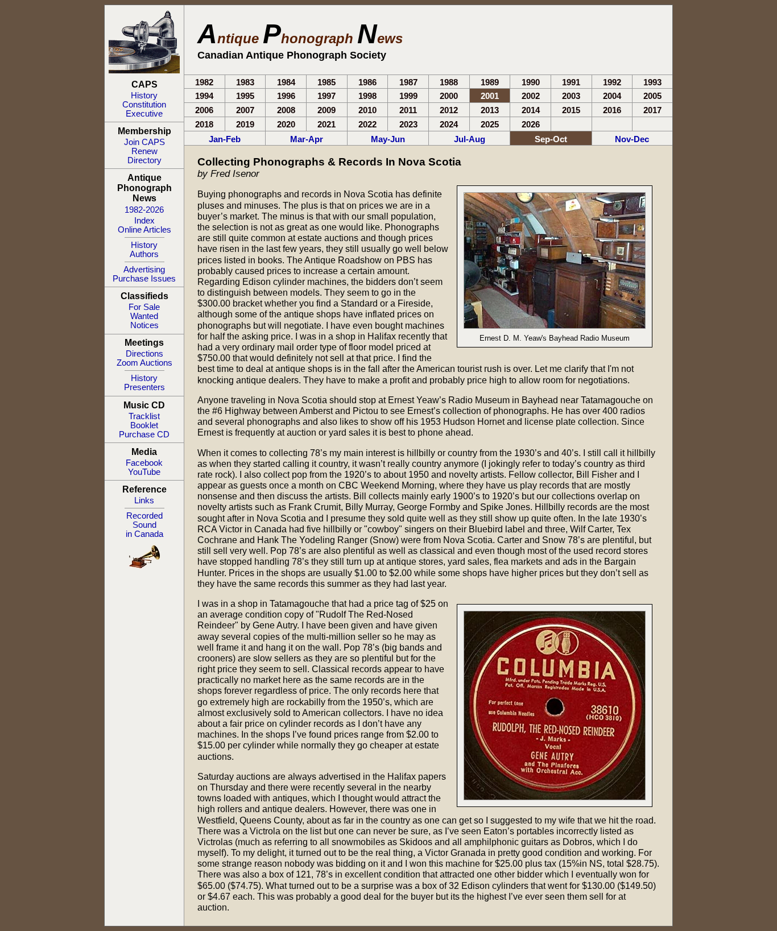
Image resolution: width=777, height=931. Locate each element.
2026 (531, 124)
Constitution (144, 104)
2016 (612, 110)
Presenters (144, 387)
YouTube (144, 472)
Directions (144, 353)
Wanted (144, 316)
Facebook (144, 462)
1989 (490, 82)
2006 (204, 110)
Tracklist (144, 416)
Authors (144, 254)
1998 (367, 96)
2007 (245, 110)
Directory (144, 160)
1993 (652, 82)
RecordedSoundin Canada (144, 525)
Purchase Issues (144, 278)
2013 (490, 110)
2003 (571, 96)
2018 (204, 124)
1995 (245, 96)
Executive (144, 113)
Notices (144, 325)
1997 (326, 96)
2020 (286, 124)
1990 (531, 82)
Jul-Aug (469, 139)
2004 (612, 96)
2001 (490, 96)
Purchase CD (144, 434)
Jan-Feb (225, 139)
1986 (367, 82)
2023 (408, 124)
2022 (367, 124)
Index (144, 220)
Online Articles (144, 229)
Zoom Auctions (144, 362)
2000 (449, 96)
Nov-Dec (632, 139)
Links (144, 500)
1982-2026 (144, 209)
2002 (531, 96)
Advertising (144, 269)
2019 (245, 124)
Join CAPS (144, 142)
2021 (326, 124)
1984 (286, 82)
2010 (367, 110)
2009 (326, 110)
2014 (531, 110)
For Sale (144, 307)
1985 (326, 82)
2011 (408, 110)
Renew (144, 151)
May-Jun (388, 139)
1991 (571, 82)
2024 (449, 124)
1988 (449, 82)
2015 (571, 110)
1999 (408, 96)
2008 (286, 110)
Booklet (144, 425)
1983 (245, 82)
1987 (408, 82)
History (144, 95)
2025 (490, 124)
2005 (652, 96)
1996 (286, 96)
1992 (612, 82)
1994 (204, 96)
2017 (652, 110)
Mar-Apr (306, 139)
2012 (449, 110)
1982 (204, 82)
